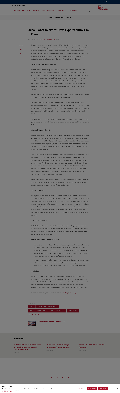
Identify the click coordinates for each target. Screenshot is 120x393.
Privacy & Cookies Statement (7, 391)
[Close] (117, 388)
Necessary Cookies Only (92, 388)
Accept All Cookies (103, 388)
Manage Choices (80, 388)
